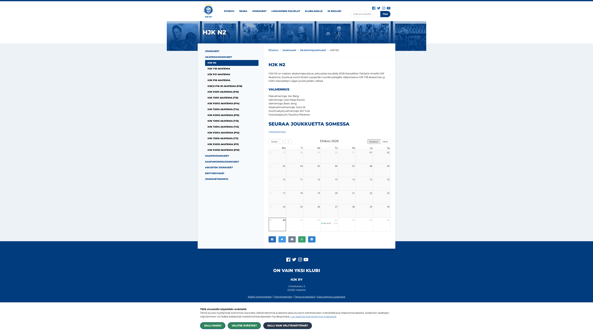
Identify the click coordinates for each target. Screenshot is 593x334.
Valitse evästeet (244, 325)
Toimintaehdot (283, 296)
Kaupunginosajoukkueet (222, 161)
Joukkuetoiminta (216, 179)
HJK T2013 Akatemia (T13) (223, 121)
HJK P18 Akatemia (219, 80)
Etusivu (229, 11)
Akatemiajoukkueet (218, 57)
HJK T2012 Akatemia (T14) (223, 109)
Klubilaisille (314, 11)
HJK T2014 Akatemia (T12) (223, 126)
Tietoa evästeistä (304, 296)
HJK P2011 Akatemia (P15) (223, 91)
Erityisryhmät (214, 173)
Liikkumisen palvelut (285, 11)
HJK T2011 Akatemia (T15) (223, 97)
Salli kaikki (212, 325)
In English (334, 11)
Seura (243, 11)
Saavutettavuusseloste (331, 296)
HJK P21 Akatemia (219, 74)
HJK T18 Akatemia (219, 68)
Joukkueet (259, 11)
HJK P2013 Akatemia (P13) (223, 115)
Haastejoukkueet (217, 155)
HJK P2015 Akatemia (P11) (223, 144)
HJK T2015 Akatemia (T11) (223, 138)
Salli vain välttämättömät (287, 325)
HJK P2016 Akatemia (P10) (223, 150)
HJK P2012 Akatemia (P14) (223, 103)
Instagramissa (277, 131)
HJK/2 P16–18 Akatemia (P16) (225, 86)
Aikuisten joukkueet (219, 167)
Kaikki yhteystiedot (260, 296)
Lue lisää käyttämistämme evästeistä (313, 316)
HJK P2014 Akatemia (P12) (223, 132)
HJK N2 (212, 62)
